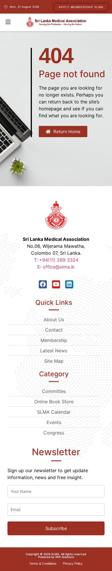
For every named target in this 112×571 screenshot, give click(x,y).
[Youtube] (56, 284)
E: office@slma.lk (56, 267)
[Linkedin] (69, 284)
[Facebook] (43, 284)
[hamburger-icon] (7, 22)
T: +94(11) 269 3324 (56, 260)
